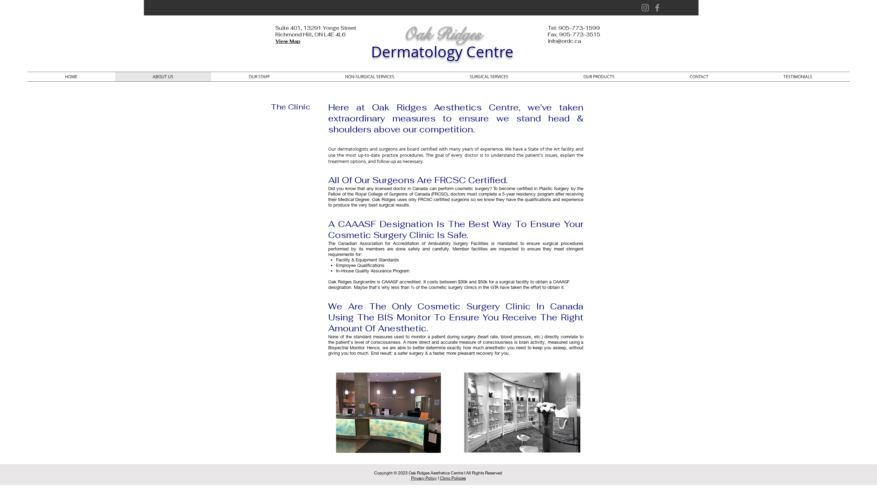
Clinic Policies (453, 478)
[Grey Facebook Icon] (657, 8)
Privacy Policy (424, 478)
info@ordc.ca (564, 41)
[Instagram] (645, 8)
